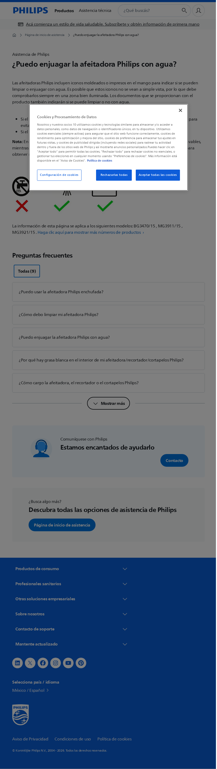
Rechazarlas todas (112, 175)
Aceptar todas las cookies (156, 175)
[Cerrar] (178, 110)
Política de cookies (97, 160)
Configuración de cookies (57, 175)
